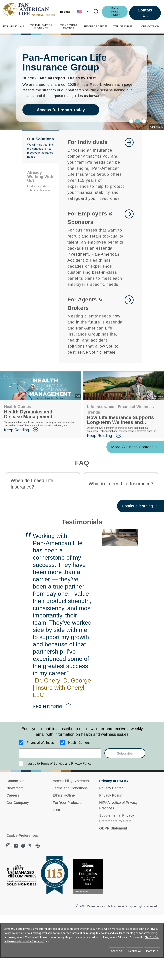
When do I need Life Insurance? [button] (32, 484)
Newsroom (15, 788)
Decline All (134, 951)
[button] (84, 11)
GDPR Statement (113, 828)
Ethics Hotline (64, 795)
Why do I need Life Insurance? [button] (121, 483)
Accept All (117, 951)
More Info (152, 951)
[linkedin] (16, 845)
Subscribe (125, 753)
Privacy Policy (110, 795)
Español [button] (65, 11)
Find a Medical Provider (115, 11)
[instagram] (8, 845)
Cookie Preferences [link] (22, 836)
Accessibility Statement (71, 781)
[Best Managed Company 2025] (23, 876)
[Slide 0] (131, 121)
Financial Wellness (40, 742)
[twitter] (30, 845)
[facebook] (23, 845)
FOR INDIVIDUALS (13, 26)
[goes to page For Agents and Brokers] (129, 325)
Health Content (79, 742)
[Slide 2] (144, 121)
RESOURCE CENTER (95, 26)
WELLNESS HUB (122, 26)
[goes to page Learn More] (129, 169)
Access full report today (61, 110)
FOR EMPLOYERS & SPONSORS (41, 26)
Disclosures (62, 810)
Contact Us (145, 13)
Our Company (17, 803)
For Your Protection (68, 803)
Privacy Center (111, 788)
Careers (12, 795)
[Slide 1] (137, 121)
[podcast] (37, 845)
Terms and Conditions (70, 788)
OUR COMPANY (150, 26)
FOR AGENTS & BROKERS (68, 26)
